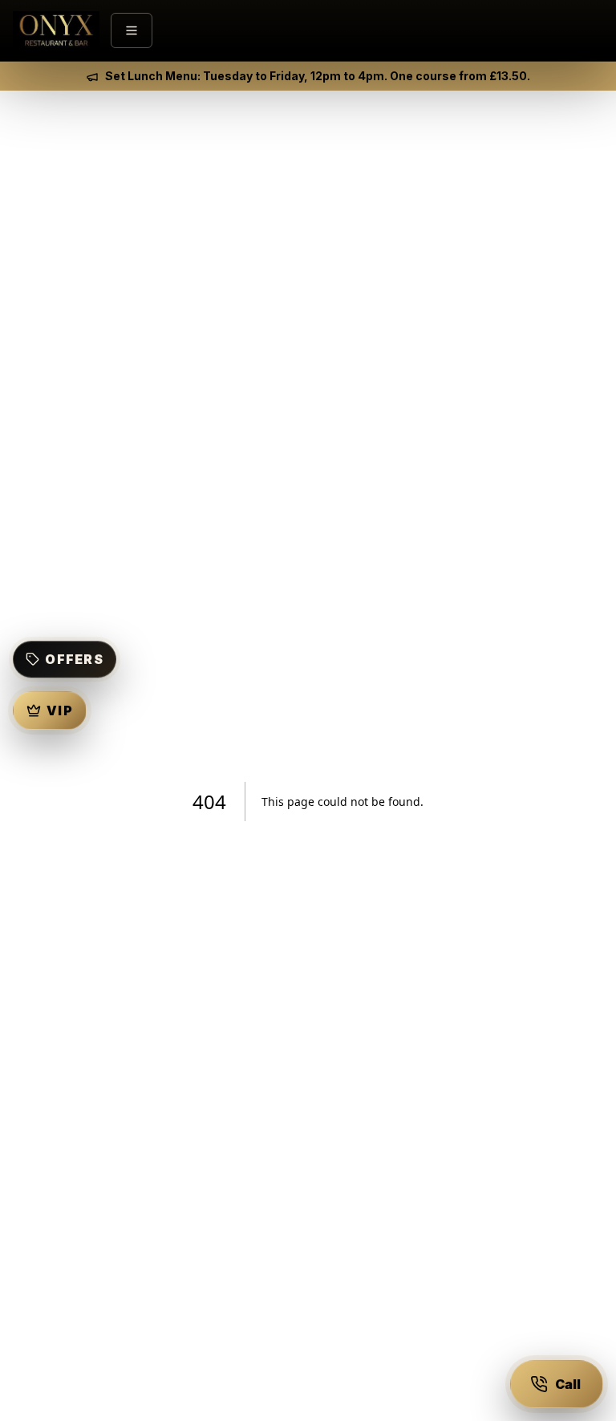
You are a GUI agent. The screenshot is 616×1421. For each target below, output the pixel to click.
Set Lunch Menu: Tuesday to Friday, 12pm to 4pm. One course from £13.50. (317, 76)
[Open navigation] (131, 30)
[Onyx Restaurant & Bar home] (56, 30)
